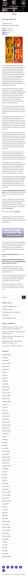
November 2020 (6, 495)
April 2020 (5, 515)
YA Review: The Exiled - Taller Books (11, 336)
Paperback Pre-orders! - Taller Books (11, 341)
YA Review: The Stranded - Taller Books (12, 331)
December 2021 (6, 457)
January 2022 (5, 454)
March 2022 (5, 448)
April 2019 (4, 550)
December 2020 (6, 492)
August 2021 (5, 468)
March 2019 (5, 553)
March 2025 (5, 360)
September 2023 (6, 401)
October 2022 (5, 428)
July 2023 (4, 404)
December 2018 (6, 556)
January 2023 (5, 419)
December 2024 (6, 363)
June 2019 (4, 545)
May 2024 (4, 378)
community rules (20, 261)
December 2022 (6, 422)
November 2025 (6, 354)
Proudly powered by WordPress (18, 574)
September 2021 (6, 466)
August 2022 (5, 433)
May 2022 (4, 442)
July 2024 (4, 372)
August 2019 (5, 539)
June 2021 (4, 474)
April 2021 (4, 480)
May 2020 (4, 512)
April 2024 (5, 381)
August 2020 (5, 504)
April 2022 (4, 445)
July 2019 (4, 542)
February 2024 (6, 387)
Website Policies (6, 574)
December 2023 (6, 392)
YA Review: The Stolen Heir (14, 328)
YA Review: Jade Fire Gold (10, 25)
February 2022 (6, 451)
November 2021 (6, 460)
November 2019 (6, 530)
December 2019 (6, 527)
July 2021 (4, 471)
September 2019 (6, 536)
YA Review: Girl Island (17, 346)
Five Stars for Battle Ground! (9, 306)
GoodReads (10, 208)
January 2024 (5, 390)
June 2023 (4, 407)
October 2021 (5, 463)
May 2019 (4, 547)
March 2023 (5, 413)
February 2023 (6, 416)
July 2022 (4, 436)
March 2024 (5, 384)
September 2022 (6, 430)
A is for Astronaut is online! (9, 318)
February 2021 (5, 486)
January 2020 (5, 524)
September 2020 (6, 501)
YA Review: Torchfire (7, 309)
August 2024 (5, 369)
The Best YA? (5, 315)
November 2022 (6, 425)
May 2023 (4, 410)
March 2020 (5, 518)
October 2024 (5, 366)
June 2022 (4, 439)
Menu (14, 14)
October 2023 (5, 398)
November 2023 (6, 395)
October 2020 (5, 498)
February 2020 (6, 521)
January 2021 (5, 489)
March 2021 (5, 483)
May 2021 (4, 477)
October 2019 (5, 533)
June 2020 (4, 509)
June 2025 (4, 357)
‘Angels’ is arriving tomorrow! (9, 343)
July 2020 (4, 507)
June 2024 (4, 375)
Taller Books (10, 8)
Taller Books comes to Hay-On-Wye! (11, 312)
